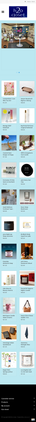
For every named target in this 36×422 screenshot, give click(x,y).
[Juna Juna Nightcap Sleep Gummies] (9, 224)
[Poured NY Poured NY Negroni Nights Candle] (27, 278)
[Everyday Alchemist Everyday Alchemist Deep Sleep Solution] (9, 251)
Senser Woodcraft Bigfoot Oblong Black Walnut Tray (27, 100)
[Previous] (5, 46)
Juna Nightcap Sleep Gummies (8, 235)
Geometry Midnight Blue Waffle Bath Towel (27, 344)
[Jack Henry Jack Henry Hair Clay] (27, 170)
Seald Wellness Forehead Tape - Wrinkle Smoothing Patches (8, 208)
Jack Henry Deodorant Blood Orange (26, 262)
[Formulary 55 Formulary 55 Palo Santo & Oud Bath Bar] (9, 170)
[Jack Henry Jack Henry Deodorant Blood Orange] (27, 251)
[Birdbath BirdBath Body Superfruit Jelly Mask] (27, 224)
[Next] (31, 46)
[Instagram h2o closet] (19, 390)
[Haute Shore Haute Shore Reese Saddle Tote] (27, 305)
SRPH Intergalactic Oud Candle (27, 154)
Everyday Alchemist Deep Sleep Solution (8, 262)
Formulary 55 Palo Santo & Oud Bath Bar (9, 181)
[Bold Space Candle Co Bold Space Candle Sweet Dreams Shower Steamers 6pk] (9, 305)
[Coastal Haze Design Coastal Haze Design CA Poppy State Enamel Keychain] (9, 143)
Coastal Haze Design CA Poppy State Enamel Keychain (8, 154)
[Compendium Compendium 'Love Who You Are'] (9, 89)
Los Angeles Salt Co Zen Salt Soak (26, 371)
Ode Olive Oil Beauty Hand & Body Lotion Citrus (9, 289)
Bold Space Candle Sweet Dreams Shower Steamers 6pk (9, 316)
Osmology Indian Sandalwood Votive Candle (8, 344)
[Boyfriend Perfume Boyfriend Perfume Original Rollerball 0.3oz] (27, 116)
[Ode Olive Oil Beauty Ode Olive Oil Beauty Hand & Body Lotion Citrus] (9, 278)
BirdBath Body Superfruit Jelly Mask (26, 235)
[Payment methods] (33, 419)
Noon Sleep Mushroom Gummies (24, 208)
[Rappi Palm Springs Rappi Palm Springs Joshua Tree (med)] (9, 360)
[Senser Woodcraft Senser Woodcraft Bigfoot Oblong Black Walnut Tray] (27, 89)
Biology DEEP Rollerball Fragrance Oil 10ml (9, 127)
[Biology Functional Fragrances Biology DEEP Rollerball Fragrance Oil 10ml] (9, 116)
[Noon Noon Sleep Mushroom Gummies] (27, 197)
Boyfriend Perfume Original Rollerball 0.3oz (27, 127)
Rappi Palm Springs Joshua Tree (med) (7, 371)
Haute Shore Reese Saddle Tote (27, 316)
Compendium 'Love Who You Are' (9, 99)
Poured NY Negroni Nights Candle (27, 289)
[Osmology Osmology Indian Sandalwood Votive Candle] (9, 333)
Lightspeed (27, 417)
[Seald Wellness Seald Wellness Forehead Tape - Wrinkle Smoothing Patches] (9, 197)
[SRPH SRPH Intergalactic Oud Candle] (27, 143)
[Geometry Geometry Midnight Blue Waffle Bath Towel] (27, 333)
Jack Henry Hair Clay (26, 181)
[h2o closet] (21, 12)
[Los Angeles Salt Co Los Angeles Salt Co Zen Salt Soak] (27, 360)
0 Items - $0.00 (31, 1)
